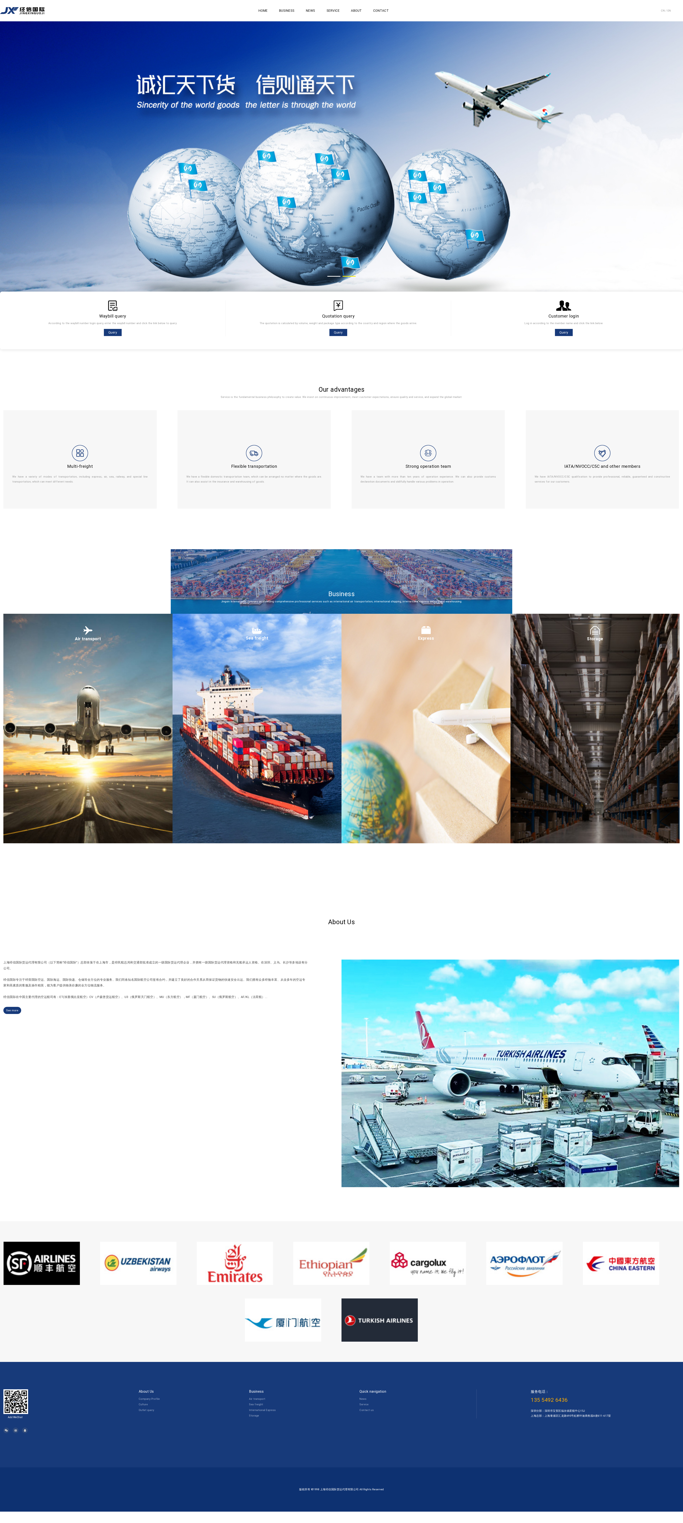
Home (263, 10)
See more (12, 1010)
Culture (143, 1404)
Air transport (257, 1398)
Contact (381, 10)
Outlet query (146, 1410)
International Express (262, 1410)
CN (663, 10)
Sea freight (256, 1404)
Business (287, 10)
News (310, 10)
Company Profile (149, 1398)
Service (333, 10)
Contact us (366, 1410)
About (356, 10)
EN (669, 10)
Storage (254, 1415)
